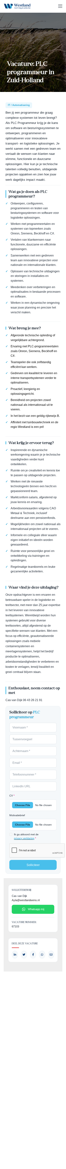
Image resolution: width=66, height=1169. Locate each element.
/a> (33, 955)
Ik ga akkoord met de (26, 836)
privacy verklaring (24, 838)
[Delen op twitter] (24, 955)
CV (11, 795)
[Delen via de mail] (51, 955)
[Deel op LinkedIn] (15, 955)
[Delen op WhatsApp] (42, 955)
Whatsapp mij (36, 909)
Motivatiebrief (17, 815)
